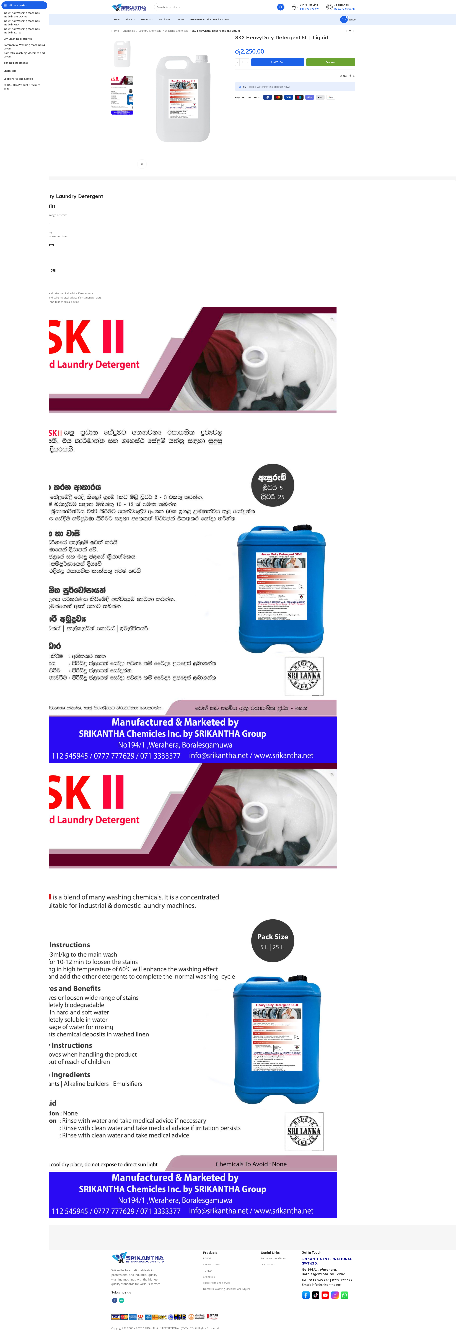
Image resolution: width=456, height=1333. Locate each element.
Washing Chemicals (177, 30)
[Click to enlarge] (142, 164)
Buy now (331, 62)
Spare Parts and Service (216, 1282)
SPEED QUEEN (211, 1264)
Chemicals (129, 30)
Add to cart (278, 62)
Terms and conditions (273, 1258)
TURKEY (208, 1270)
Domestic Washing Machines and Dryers (226, 1288)
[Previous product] (346, 31)
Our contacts (268, 1264)
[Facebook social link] (350, 75)
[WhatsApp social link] (354, 75)
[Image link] (138, 1257)
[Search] (280, 7)
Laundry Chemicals (150, 30)
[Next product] (353, 31)
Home (115, 30)
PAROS (207, 1258)
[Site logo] (129, 7)
